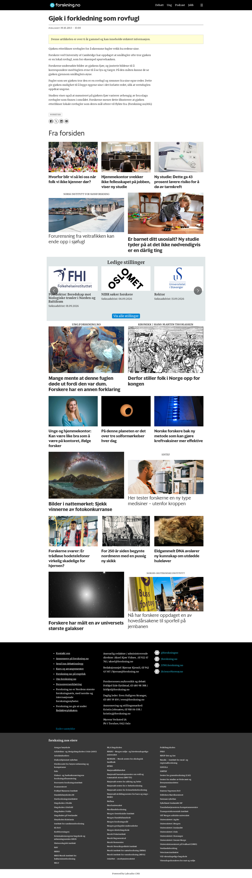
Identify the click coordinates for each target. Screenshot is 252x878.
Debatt (159, 5)
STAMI (163, 786)
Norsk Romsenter (115, 842)
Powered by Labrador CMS (126, 873)
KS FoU (57, 827)
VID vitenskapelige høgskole (173, 856)
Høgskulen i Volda (62, 811)
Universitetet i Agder (169, 819)
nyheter (55, 114)
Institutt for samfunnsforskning (69, 823)
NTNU (110, 766)
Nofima (110, 801)
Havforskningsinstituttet (66, 799)
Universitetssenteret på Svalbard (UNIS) (178, 844)
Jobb (191, 5)
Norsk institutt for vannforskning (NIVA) (126, 854)
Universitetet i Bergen (170, 823)
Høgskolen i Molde (63, 803)
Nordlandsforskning (116, 809)
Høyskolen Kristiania (64, 819)
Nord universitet (114, 805)
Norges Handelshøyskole (119, 817)
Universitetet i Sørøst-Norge (173, 840)
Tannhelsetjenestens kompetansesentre (179, 807)
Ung (169, 5)
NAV (56, 847)
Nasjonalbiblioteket (116, 770)
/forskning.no (169, 659)
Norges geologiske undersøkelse (122, 826)
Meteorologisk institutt (65, 843)
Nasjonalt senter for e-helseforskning (124, 785)
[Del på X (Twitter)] (56, 121)
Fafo (56, 771)
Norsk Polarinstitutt (116, 834)
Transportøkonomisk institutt (174, 811)
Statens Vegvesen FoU (170, 791)
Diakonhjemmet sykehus (66, 760)
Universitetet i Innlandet (171, 827)
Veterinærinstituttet (169, 852)
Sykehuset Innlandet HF (171, 803)
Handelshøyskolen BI (64, 795)
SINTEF (163, 771)
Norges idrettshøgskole (118, 830)
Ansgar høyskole (62, 747)
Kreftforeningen (61, 832)
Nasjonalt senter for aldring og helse (124, 781)
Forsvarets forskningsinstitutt (68, 782)
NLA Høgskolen (114, 747)
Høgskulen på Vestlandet (65, 815)
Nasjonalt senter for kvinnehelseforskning (127, 790)
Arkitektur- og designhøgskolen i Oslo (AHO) (75, 751)
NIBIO (57, 851)
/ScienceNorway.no (172, 671)
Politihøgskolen (167, 747)
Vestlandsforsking (168, 848)
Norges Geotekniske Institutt (120, 813)
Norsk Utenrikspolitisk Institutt (122, 846)
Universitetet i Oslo (169, 832)
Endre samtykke (65, 728)
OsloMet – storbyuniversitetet (121, 859)
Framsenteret (60, 786)
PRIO (162, 751)
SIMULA (164, 767)
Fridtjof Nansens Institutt (66, 791)
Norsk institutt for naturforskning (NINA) (126, 850)
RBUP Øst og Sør (168, 755)
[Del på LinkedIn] (61, 121)
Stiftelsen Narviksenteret (171, 795)
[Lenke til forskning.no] (99, 3)
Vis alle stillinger (126, 316)
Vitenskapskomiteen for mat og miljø (177, 860)
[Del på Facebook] (51, 121)
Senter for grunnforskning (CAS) (175, 775)
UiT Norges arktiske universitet (174, 815)
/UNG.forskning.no (172, 665)
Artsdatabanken (61, 755)
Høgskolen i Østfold (63, 807)
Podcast (180, 5)
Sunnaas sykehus (168, 799)
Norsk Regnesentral (116, 838)
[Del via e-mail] (66, 121)
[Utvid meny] (201, 5)
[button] (54, 291)
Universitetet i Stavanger (171, 836)
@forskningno (169, 652)
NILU (56, 863)
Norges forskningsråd (117, 822)
